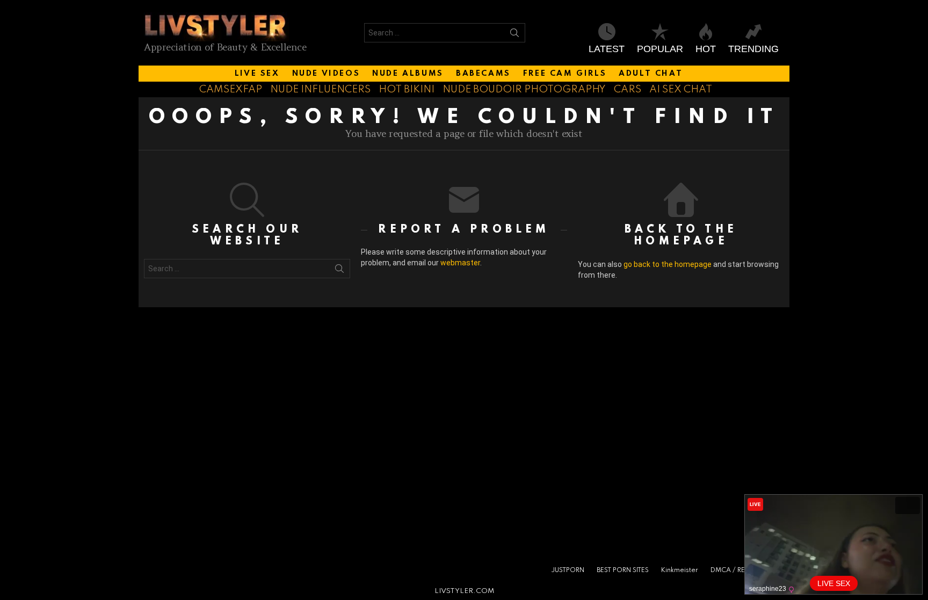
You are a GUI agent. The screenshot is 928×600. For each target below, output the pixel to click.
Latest (607, 49)
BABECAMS (483, 73)
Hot (705, 49)
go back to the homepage (668, 264)
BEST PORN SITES (623, 570)
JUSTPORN (567, 570)
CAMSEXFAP (230, 89)
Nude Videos (326, 73)
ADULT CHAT (651, 73)
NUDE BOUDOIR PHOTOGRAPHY (524, 89)
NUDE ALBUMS (408, 73)
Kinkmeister (679, 570)
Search (514, 35)
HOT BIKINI (406, 89)
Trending (753, 49)
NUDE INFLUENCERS (320, 89)
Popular (660, 49)
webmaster (460, 262)
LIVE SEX (257, 73)
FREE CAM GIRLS (564, 73)
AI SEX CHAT (680, 89)
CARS (627, 89)
